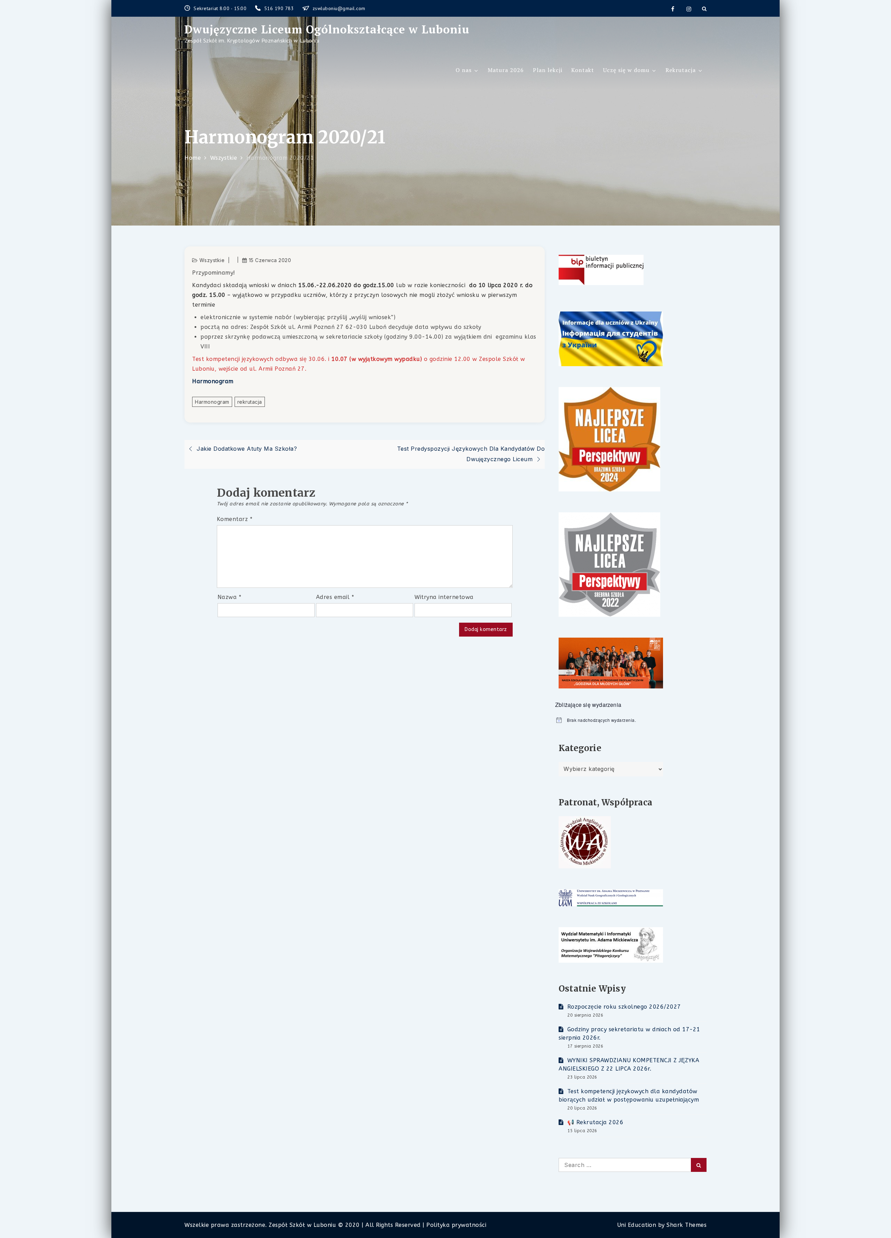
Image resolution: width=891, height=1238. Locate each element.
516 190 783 (279, 8)
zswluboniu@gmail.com (339, 8)
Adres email (335, 597)
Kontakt (582, 70)
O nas (464, 70)
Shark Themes (687, 1225)
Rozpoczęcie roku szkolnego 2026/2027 (624, 1006)
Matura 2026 (506, 70)
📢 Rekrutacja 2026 (595, 1122)
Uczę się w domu (626, 70)
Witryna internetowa (444, 597)
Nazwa (230, 597)
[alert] (631, 720)
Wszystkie (212, 260)
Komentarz (235, 519)
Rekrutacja (680, 70)
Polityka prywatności (456, 1225)
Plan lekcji (547, 70)
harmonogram (212, 402)
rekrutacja (249, 402)
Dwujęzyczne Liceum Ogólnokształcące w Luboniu (327, 29)
